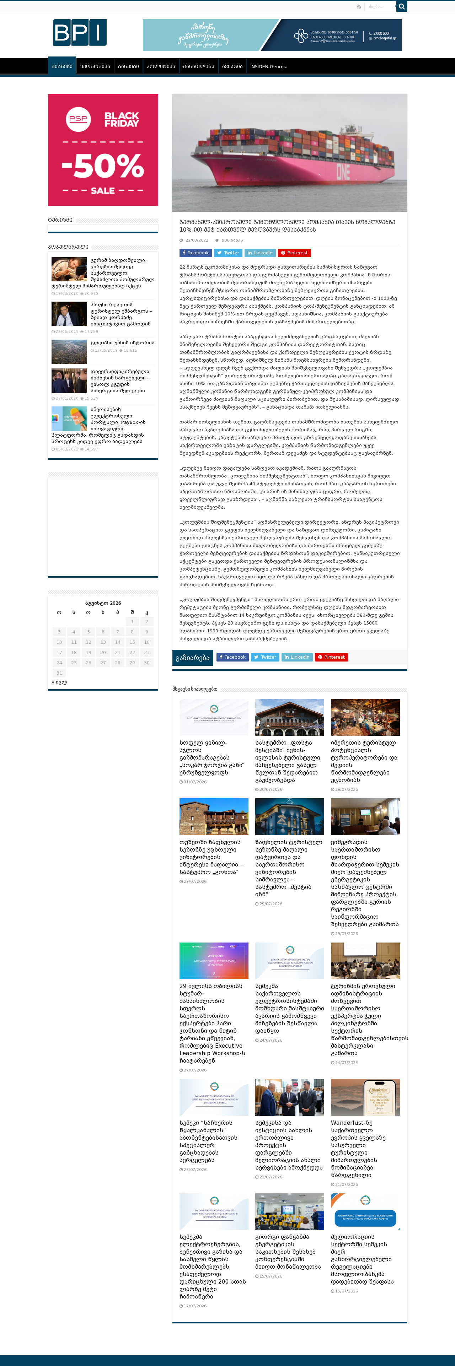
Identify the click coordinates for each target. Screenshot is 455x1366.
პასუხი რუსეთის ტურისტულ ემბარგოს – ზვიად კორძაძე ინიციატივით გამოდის (121, 314)
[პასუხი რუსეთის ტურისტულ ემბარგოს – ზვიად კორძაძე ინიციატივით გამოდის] (69, 314)
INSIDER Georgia (269, 67)
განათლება (198, 67)
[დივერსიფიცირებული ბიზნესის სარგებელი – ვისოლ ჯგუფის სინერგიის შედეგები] (69, 380)
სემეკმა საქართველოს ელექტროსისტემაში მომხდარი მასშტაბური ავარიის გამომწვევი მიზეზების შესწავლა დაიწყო (289, 1008)
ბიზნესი (62, 67)
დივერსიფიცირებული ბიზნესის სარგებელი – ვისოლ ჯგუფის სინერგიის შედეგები (120, 381)
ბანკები (128, 67)
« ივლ (59, 682)
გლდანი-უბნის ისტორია (123, 343)
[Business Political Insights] (80, 31)
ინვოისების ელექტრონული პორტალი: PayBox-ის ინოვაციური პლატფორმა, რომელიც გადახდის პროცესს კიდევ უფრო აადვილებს (99, 425)
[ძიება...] (401, 6)
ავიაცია (232, 67)
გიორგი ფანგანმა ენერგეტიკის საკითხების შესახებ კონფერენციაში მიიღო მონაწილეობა (288, 1252)
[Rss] (359, 6)
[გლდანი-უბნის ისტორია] (69, 352)
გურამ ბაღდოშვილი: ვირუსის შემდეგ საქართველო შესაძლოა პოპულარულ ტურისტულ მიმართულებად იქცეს (103, 273)
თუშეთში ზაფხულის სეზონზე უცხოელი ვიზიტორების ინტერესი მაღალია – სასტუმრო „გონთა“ (211, 857)
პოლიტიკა (161, 67)
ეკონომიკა (95, 67)
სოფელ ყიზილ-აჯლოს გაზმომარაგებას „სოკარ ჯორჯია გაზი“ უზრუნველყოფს (212, 758)
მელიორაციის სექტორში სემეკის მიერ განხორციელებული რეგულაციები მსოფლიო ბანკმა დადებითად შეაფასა (362, 1259)
